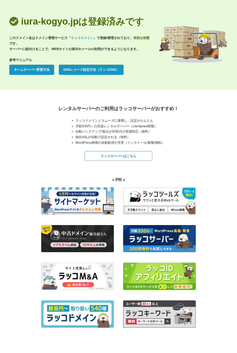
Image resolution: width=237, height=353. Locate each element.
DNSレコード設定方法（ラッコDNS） (91, 69)
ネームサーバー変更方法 (32, 69)
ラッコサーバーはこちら (118, 156)
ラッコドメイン (82, 38)
